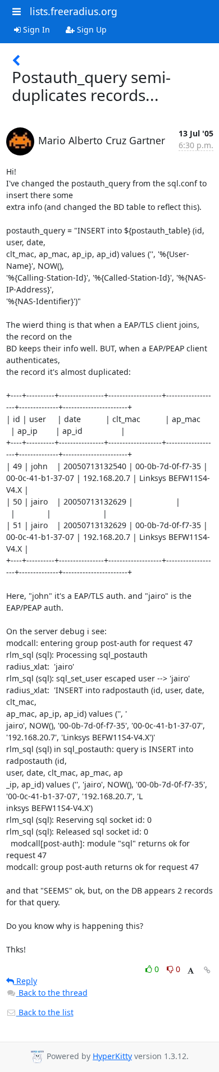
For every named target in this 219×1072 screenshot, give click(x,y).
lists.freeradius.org (73, 11)
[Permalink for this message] (207, 970)
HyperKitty (112, 1056)
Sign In (35, 29)
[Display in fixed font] (190, 970)
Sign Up (91, 29)
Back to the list (45, 1012)
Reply (25, 980)
